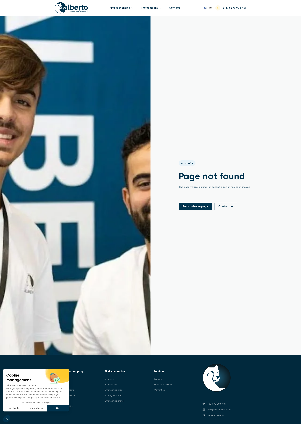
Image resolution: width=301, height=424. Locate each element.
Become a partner (163, 384)
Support (158, 379)
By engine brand (113, 395)
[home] (71, 7)
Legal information (64, 406)
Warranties (159, 390)
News (59, 401)
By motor (109, 379)
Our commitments (65, 390)
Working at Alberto (65, 395)
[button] (121, 7)
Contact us (225, 206)
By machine (111, 384)
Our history (61, 384)
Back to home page (195, 206)
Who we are (62, 379)
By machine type (113, 390)
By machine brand (114, 401)
